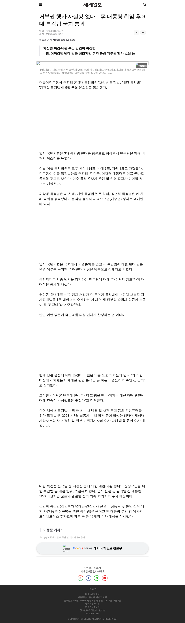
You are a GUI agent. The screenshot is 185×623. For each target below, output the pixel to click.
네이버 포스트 (96, 578)
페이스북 (88, 578)
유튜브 (104, 578)
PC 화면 (92, 588)
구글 (80, 578)
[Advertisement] (92, 120)
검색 (145, 4)
